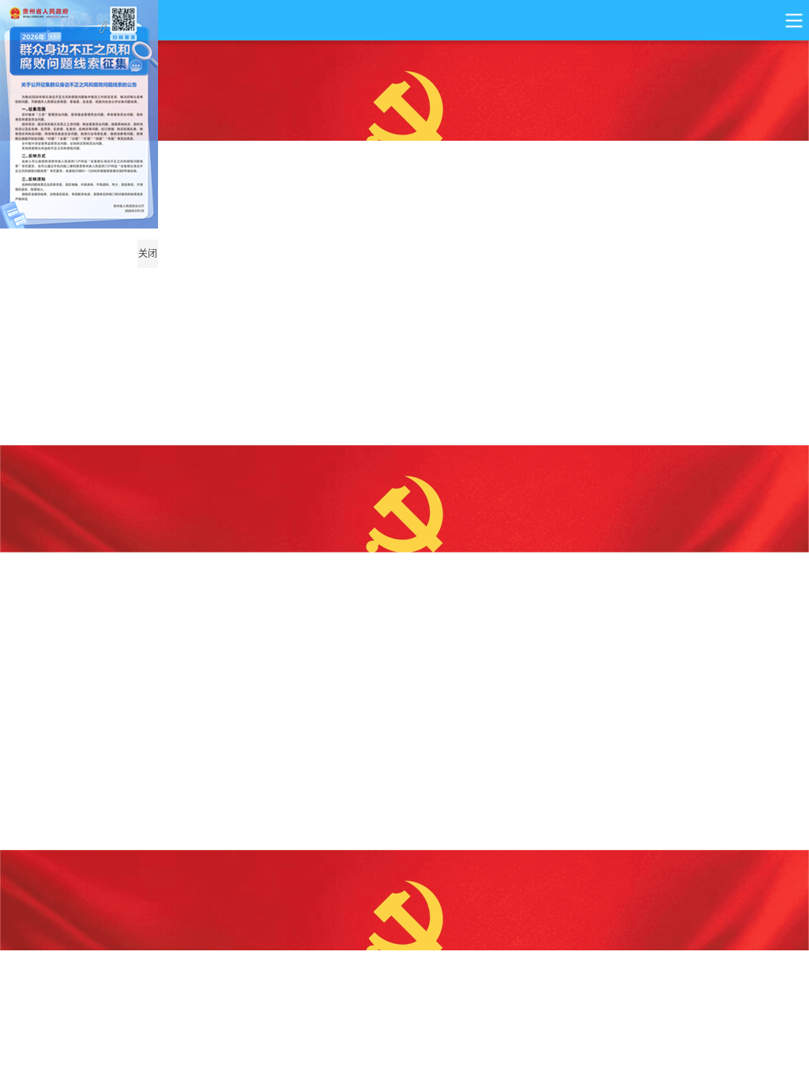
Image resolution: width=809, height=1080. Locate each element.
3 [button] (754, 424)
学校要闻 (89, 1017)
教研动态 (404, 1017)
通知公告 (562, 1017)
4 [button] (774, 424)
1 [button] (714, 425)
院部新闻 (720, 1017)
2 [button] (734, 424)
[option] (404, 242)
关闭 (147, 253)
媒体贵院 (246, 1017)
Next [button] (772, 258)
